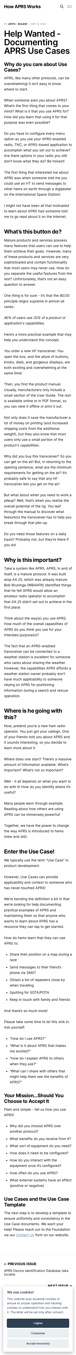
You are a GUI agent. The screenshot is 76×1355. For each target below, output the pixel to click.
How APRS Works (22, 6)
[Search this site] (62, 6)
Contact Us (25, 1235)
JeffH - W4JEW (17, 23)
